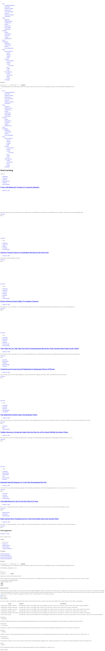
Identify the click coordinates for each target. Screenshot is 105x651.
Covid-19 (7, 13)
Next (8, 533)
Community (5, 41)
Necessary (4, 597)
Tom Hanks (5, 411)
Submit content (6, 545)
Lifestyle (7, 59)
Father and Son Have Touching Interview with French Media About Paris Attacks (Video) (29, 519)
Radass (4, 246)
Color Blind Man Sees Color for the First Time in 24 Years (19, 501)
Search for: (3, 572)
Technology (7, 16)
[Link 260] (0, 535)
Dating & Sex (8, 10)
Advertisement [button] (3, 636)
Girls (4, 17)
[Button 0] (1, 1)
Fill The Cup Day (8, 21)
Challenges (7, 43)
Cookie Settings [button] (4, 581)
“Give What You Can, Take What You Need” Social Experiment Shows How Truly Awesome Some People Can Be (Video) (39, 348)
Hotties (6, 24)
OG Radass (7, 79)
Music (8, 76)
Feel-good (7, 35)
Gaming (9, 55)
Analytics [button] (2, 630)
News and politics (9, 11)
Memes (6, 32)
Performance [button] (3, 623)
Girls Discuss (8, 25)
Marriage (5, 366)
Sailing (8, 68)
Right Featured (6, 181)
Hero (4, 296)
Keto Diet (11, 65)
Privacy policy (6, 546)
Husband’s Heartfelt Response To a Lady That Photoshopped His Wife (23, 482)
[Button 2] (0, 88)
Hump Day (7, 19)
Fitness (8, 62)
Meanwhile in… (8, 33)
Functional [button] (2, 617)
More (4, 49)
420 (8, 67)
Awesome (5, 179)
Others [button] (2, 643)
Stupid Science (8, 38)
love (4, 476)
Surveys (6, 46)
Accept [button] (10, 581)
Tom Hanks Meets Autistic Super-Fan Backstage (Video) (18, 415)
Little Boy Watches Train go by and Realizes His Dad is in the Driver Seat (24, 252)
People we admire (9, 8)
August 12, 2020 (6, 190)
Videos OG (5, 177)
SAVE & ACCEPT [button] (4, 649)
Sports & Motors (9, 51)
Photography (6, 361)
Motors (8, 54)
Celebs (8, 73)
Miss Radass (7, 29)
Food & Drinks (10, 60)
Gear (8, 70)
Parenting (5, 247)
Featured (5, 293)
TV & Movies (10, 75)
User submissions (9, 48)
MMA (8, 57)
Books (8, 78)
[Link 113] (16, 210)
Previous (2, 533)
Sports (8, 52)
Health (8, 63)
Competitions (8, 44)
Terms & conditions (7, 548)
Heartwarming (6, 184)
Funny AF (5, 30)
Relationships (6, 472)
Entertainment (8, 71)
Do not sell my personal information (9, 580)
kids (3, 427)
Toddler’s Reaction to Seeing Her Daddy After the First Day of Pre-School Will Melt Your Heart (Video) (34, 432)
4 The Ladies (8, 27)
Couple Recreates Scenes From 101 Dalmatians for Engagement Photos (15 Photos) (27, 369)
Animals (6, 37)
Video (4, 40)
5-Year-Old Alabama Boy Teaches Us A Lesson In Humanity (19, 187)
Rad (3, 3)
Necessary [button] (2, 595)
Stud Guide (7, 6)
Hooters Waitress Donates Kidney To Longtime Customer (19, 301)
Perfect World (6, 343)
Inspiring (5, 182)
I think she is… (8, 22)
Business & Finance (9, 14)
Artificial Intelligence (10, 5)
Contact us (5, 543)
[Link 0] (0, 1)
